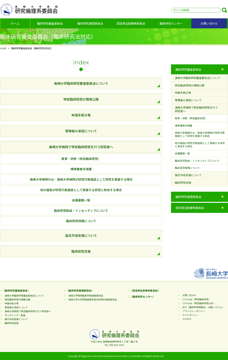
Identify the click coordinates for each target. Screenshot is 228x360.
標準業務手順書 (81, 169)
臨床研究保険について (81, 221)
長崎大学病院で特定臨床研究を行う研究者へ (81, 146)
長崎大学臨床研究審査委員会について (81, 83)
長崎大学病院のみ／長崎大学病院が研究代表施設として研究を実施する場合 (81, 179)
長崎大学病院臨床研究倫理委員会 (84, 295)
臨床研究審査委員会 (50, 23)
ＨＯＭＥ (186, 319)
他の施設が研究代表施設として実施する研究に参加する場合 (81, 190)
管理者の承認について (81, 131)
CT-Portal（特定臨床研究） (195, 299)
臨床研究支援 (81, 251)
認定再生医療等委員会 (131, 23)
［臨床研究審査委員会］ (16, 290)
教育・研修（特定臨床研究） (81, 158)
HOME (3, 48)
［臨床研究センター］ (142, 296)
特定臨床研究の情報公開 (81, 99)
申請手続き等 (81, 115)
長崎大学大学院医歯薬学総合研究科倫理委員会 (91, 299)
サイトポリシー (189, 315)
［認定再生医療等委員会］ (145, 290)
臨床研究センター (171, 23)
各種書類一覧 (81, 200)
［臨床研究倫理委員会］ (80, 290)
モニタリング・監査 (13, 315)
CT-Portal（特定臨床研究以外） (197, 303)
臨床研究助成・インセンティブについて (81, 210)
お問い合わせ (209, 23)
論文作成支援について (81, 235)
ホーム (15, 23)
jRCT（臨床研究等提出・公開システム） (202, 307)
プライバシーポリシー (193, 311)
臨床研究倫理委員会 (90, 23)
